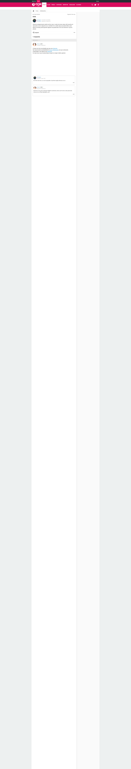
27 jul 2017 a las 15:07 (41, 78)
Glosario (78, 4)
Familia (53, 4)
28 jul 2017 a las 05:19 (46, 21)
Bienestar (65, 4)
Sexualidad (72, 4)
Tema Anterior (37, 14)
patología (49, 51)
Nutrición (59, 4)
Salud (38, 1)
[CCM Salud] (36, 4)
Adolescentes (43, 10)
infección (55, 48)
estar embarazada (54, 50)
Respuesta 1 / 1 (36, 40)
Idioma (97, 1)
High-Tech (34, 1)
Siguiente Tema (70, 14)
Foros (44, 4)
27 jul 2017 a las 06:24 (41, 45)
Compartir (36, 32)
